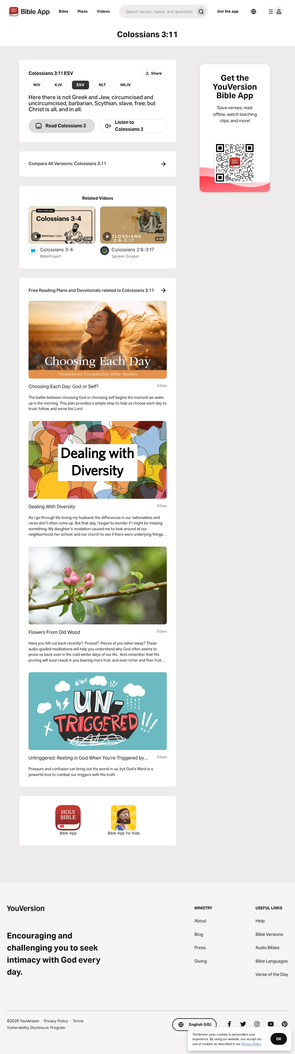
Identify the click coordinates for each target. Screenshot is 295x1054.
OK (278, 1038)
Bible (63, 11)
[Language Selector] (253, 11)
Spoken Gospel (125, 256)
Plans (82, 11)
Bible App (68, 833)
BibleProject (50, 256)
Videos (103, 11)
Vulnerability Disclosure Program (36, 1027)
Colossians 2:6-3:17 (138, 249)
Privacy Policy (56, 1021)
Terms (78, 1021)
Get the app (228, 11)
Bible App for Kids (124, 833)
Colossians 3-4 (62, 249)
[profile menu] (275, 11)
